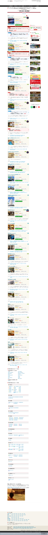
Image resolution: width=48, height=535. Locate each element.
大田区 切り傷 (21, 220)
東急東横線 (20, 425)
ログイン (38, 1)
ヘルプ (36, 530)
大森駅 (12, 64)
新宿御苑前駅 (16, 82)
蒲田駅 (24, 220)
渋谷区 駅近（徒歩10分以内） (19, 182)
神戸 (32, 528)
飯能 (22, 528)
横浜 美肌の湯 (15, 99)
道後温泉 (28, 527)
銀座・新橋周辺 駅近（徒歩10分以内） (13, 172)
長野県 (29, 526)
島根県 (16, 519)
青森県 (16, 513)
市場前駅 (24, 40)
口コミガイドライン (33, 530)
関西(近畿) (9, 518)
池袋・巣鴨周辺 (19, 371)
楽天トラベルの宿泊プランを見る (19, 180)
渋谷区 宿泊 (11, 182)
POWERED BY (36, 33)
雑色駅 (25, 276)
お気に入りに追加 (24, 23)
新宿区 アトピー (18, 263)
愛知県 (31, 526)
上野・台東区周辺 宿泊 (12, 230)
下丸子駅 (27, 99)
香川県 (24, 519)
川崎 (15, 528)
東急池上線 (20, 424)
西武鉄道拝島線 (16, 417)
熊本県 (20, 520)
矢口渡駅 (13, 100)
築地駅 (22, 172)
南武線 (15, 388)
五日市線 (10, 387)
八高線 (20, 386)
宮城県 (14, 513)
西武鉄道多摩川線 (21, 417)
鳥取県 (14, 519)
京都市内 (28, 528)
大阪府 (14, 518)
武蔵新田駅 (11, 100)
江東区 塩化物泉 (11, 40)
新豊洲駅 (26, 40)
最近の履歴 (39, 0)
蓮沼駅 (25, 220)
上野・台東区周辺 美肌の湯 (17, 230)
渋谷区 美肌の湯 (14, 182)
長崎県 (18, 520)
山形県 (22, 513)
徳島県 (22, 519)
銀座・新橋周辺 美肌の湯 (12, 161)
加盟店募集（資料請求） (23, 530)
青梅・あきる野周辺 (20, 372)
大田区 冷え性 (22, 352)
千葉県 (18, 526)
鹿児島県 (25, 520)
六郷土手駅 (25, 99)
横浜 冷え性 (14, 276)
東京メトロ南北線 (16, 444)
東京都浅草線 (10, 457)
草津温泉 (14, 527)
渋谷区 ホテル (23, 182)
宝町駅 (24, 172)
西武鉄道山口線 (11, 417)
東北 (10, 513)
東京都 (23, 526)
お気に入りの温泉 (34, 0)
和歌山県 (16, 518)
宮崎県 (22, 520)
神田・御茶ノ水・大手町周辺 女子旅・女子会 (22, 241)
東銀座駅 (19, 172)
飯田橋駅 (14, 149)
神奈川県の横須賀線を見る (24, 9)
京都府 (21, 518)
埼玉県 (16, 526)
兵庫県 (12, 518)
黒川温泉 (30, 527)
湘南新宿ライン (11, 386)
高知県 (28, 519)
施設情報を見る (18, 23)
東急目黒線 (10, 426)
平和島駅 (11, 64)
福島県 (24, 513)
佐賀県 (16, 520)
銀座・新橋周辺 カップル (17, 161)
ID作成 (40, 1)
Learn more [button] (37, 533)
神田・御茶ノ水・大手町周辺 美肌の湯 (13, 241)
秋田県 (20, 513)
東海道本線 (15, 389)
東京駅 (27, 241)
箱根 (16, 527)
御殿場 (23, 528)
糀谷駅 (13, 315)
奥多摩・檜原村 (19, 378)
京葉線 (20, 389)
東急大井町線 (10, 425)
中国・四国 (9, 519)
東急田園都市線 (11, 424)
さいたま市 (20, 528)
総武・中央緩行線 (16, 386)
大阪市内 (26, 528)
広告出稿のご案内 (35, 87)
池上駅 (10, 327)
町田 (8, 378)
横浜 (13, 528)
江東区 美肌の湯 (21, 40)
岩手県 (18, 513)
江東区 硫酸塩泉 (15, 40)
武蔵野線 (10, 388)
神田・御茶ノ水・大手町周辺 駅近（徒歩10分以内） (15, 192)
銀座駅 (20, 172)
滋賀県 (18, 518)
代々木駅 (14, 82)
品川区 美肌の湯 (11, 301)
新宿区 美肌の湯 (15, 263)
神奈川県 (14, 526)
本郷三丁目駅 (11, 149)
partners (14, 533)
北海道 (8, 513)
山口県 (20, 519)
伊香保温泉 (25, 527)
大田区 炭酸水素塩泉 (12, 220)
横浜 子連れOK (20, 276)
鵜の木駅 (11, 365)
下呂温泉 (23, 527)
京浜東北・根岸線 (11, 389)
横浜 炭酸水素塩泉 (12, 99)
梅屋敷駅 (13, 221)
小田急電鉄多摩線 (11, 412)
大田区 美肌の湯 (18, 220)
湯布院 (32, 527)
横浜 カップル (17, 276)
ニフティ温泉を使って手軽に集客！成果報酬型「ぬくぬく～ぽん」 (35, 77)
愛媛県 (26, 519)
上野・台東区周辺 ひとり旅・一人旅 (23, 230)
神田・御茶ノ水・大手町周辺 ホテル (23, 192)
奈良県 (23, 518)
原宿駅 (26, 182)
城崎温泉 (20, 527)
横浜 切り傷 (18, 99)
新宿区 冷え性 (21, 263)
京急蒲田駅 (11, 221)
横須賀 (17, 528)
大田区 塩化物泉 (15, 314)
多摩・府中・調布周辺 (10, 372)
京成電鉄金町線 (16, 402)
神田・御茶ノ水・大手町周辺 (21, 373)
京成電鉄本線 (15, 403)
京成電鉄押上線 (21, 402)
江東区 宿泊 (18, 40)
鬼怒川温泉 (34, 527)
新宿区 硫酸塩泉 (11, 263)
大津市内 (30, 528)
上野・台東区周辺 (10, 377)
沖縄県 (27, 520)
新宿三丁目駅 (11, 82)
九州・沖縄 (9, 520)
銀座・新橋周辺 (9, 373)
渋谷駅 (27, 182)
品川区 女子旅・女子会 (21, 301)
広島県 (12, 519)
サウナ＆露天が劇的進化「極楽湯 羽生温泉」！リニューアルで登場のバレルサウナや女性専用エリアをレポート (35, 49)
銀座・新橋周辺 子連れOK (22, 161)
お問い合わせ (39, 530)
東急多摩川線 (15, 425)
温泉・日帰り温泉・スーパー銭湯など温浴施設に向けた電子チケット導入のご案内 (35, 82)
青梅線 (15, 387)
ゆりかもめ (10, 461)
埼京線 (20, 388)
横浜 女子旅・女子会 (22, 99)
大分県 (14, 520)
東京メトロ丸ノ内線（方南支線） (11, 449)
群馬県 (22, 526)
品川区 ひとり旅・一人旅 (16, 301)
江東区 (18, 377)
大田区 (8, 371)
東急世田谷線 (15, 424)
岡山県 (18, 519)
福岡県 (12, 520)
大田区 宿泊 (15, 220)
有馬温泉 (18, 527)
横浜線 (20, 387)
